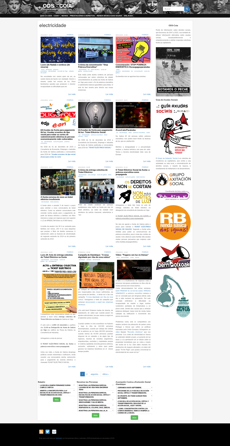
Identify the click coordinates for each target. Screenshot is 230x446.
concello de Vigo (62, 71)
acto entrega (92, 174)
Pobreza (70, 35)
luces (42, 69)
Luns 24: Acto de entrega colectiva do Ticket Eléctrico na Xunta (57, 256)
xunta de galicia (58, 141)
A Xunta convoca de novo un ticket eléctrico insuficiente (57, 198)
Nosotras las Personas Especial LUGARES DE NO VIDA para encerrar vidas (93, 387)
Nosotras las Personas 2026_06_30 (93, 410)
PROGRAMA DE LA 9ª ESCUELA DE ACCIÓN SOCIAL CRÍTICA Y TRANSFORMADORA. (133, 392)
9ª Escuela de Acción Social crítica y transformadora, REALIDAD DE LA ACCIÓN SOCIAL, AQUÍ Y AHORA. (133, 403)
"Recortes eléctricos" (135, 332)
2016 (86, 136)
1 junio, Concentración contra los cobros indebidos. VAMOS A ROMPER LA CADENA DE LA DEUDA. (133, 410)
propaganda (52, 261)
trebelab (59, 438)
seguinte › (95, 374)
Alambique (94, 289)
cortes (132, 257)
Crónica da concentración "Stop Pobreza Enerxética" (93, 66)
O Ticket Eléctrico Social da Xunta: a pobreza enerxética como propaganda (132, 172)
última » (105, 374)
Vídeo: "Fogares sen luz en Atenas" (132, 255)
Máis (57, 399)
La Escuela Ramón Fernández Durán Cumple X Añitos (55, 386)
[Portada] (57, 7)
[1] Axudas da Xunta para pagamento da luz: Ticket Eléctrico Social (95, 131)
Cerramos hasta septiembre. (130, 387)
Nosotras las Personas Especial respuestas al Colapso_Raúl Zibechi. (94, 406)
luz (89, 69)
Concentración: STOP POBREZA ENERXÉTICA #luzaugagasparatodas (133, 66)
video (130, 132)
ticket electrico (95, 69)
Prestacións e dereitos (82, 16)
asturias (89, 259)
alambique (82, 259)
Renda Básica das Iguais (109, 16)
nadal (148, 132)
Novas (64, 16)
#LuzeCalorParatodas (126, 130)
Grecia (137, 257)
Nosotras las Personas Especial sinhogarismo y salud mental (93, 401)
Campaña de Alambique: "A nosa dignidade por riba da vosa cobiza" (94, 256)
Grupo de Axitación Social (167, 158)
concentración (138, 71)
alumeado (49, 69)
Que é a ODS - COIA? (49, 16)
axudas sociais (87, 71)
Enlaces (128, 16)
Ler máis (71, 94)
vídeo (118, 332)
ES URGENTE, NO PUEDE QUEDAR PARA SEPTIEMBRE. (132, 397)
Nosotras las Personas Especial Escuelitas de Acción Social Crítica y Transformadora (94, 395)
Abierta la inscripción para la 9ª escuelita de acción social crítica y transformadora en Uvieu (55, 392)
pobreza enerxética (97, 135)
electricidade (52, 71)
